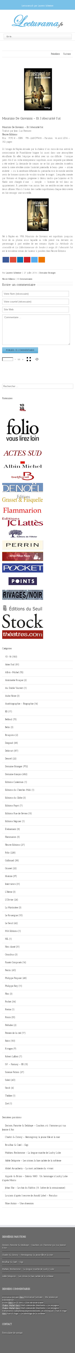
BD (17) (8, 711)
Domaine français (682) (16, 774)
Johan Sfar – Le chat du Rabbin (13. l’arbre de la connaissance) (35, 1187)
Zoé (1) (8, 1103)
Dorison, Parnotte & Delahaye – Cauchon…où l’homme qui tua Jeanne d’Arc (34, 1127)
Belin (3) (9, 727)
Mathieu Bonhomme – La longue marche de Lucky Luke (33, 1152)
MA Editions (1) (13, 931)
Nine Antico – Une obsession (19, 1203)
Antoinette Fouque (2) (16, 680)
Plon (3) (9, 993)
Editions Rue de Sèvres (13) (18, 813)
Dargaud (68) (11, 742)
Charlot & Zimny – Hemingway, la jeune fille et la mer (32, 1137)
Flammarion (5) (12, 837)
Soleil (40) (10, 1080)
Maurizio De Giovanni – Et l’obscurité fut (31, 118)
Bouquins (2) (11, 735)
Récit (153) (10, 1040)
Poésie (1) (10, 1009)
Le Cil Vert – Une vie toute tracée (28, 1302)
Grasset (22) (11, 868)
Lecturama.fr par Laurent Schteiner (38, 5)
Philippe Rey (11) (13, 986)
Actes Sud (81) (12, 664)
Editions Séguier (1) (15, 821)
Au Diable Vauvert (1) (16, 688)
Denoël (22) (11, 758)
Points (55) (10, 1017)
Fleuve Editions (8, 279)
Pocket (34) (10, 1001)
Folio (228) (10, 852)
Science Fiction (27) (14, 1072)
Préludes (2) (11, 1025)
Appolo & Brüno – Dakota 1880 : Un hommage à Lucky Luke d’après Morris (35, 1178)
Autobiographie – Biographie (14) (21, 703)
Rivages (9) (10, 1048)
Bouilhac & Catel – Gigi (16, 1145)
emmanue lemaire (10, 1297)
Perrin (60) (10, 970)
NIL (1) (8, 938)
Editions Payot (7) (14, 805)
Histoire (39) (11, 876)
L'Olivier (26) (11, 899)
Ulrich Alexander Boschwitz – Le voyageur (39, 1305)
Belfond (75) (11, 719)
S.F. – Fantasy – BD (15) (16, 1064)
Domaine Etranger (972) (16, 766)
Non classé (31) (12, 946)
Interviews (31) (12, 884)
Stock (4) (9, 1087)
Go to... (9, 36)
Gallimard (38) (12, 860)
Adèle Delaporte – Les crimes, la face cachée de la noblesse (33, 1160)
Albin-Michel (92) (14, 672)
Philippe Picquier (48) (16, 978)
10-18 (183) (11, 656)
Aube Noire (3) (12, 695)
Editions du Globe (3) (15, 797)
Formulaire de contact (12, 1332)
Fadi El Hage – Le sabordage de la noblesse (26, 1313)
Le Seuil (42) (11, 923)
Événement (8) (12, 829)
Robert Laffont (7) (13, 1056)
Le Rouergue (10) (14, 915)
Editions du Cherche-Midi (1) (19, 790)
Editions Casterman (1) (16, 782)
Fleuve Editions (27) (15, 844)
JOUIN (5, 1302)
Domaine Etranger (47, 272)
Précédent (55, 54)
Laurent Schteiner (13, 272)
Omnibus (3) (11, 954)
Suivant (67, 54)
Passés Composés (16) (15, 962)
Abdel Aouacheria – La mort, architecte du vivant (29, 1168)
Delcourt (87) (11, 750)
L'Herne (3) (10, 891)
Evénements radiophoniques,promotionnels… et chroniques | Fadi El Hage (34, 1311)
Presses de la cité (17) (15, 1033)
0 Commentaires (24, 279)
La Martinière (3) (13, 907)
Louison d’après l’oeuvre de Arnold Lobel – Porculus (31, 1195)
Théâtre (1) (10, 1095)
